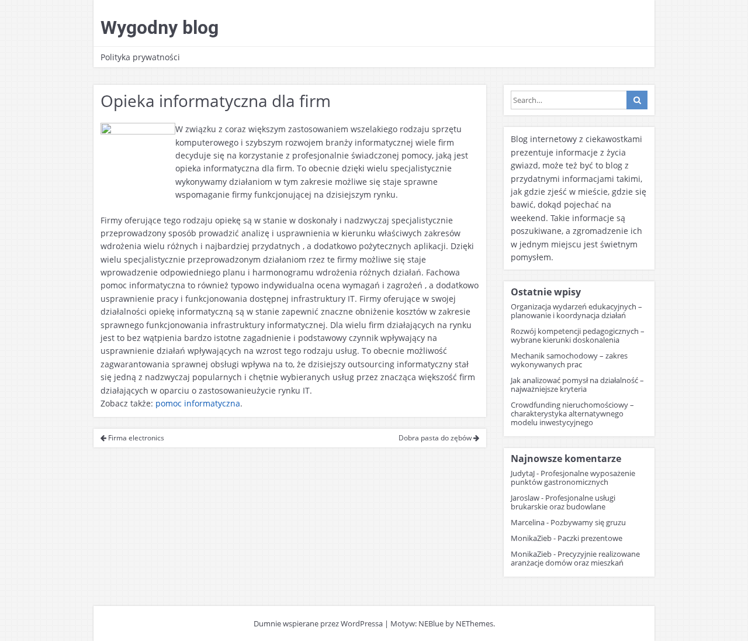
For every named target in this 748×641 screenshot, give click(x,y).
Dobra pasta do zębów (436, 438)
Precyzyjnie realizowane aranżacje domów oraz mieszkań (575, 558)
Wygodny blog (160, 27)
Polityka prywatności (140, 57)
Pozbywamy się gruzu (588, 522)
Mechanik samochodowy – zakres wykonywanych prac (569, 360)
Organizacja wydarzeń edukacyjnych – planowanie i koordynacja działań (576, 310)
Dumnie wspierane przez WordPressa (318, 623)
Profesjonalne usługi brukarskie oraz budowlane (563, 502)
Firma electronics (135, 438)
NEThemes (474, 623)
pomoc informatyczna (197, 403)
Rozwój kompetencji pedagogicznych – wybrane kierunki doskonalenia (578, 335)
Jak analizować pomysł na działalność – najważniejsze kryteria (577, 384)
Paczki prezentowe (589, 538)
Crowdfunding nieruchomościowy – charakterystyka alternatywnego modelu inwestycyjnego (572, 413)
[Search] (636, 100)
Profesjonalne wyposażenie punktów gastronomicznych (573, 477)
